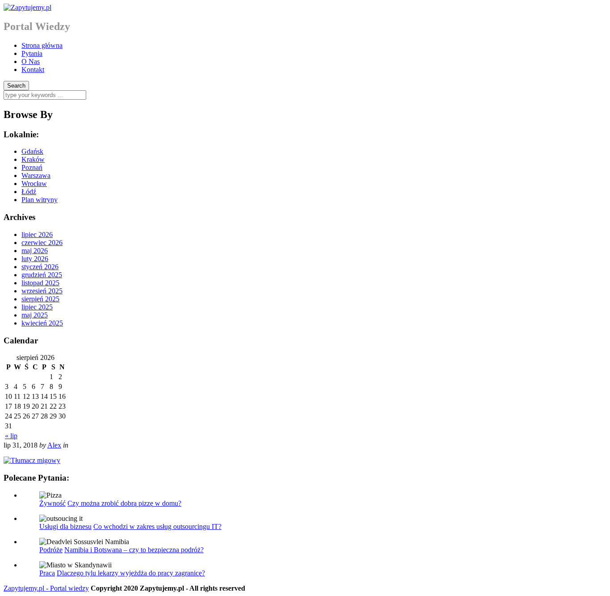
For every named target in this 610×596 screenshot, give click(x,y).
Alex (54, 445)
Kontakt (32, 69)
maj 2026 (34, 250)
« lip (11, 436)
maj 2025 (34, 315)
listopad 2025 (40, 283)
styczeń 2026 (39, 267)
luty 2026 (34, 258)
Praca (47, 573)
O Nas (30, 61)
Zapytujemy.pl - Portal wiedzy (46, 588)
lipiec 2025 (37, 307)
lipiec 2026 (37, 234)
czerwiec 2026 (42, 242)
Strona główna (42, 45)
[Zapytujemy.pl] (27, 7)
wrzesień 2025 (42, 291)
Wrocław (34, 183)
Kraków (33, 159)
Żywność (52, 503)
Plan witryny (39, 199)
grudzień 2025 (41, 275)
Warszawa (35, 175)
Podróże (51, 550)
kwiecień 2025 (42, 323)
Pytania (31, 53)
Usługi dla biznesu (65, 526)
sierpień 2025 (40, 299)
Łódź (28, 191)
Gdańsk (32, 151)
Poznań (31, 167)
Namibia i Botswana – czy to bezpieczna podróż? (134, 550)
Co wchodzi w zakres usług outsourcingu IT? (157, 526)
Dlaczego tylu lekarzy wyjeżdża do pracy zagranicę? (131, 573)
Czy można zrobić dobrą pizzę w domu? (124, 503)
